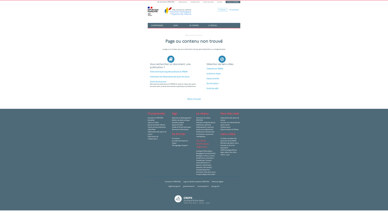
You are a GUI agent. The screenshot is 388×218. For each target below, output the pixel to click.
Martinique (207, 165)
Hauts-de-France (201, 163)
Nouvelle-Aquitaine (202, 170)
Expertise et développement (181, 118)
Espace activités (177, 125)
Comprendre (157, 25)
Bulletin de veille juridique (181, 120)
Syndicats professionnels (204, 129)
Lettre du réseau (153, 122)
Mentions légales (217, 181)
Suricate (219, 2)
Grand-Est (209, 158)
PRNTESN (199, 120)
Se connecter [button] (234, 10)
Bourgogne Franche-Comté (205, 153)
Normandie (207, 167)
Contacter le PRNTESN (173, 181)
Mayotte (199, 167)
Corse (212, 156)
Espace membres (233, 2)
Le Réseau (212, 25)
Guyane (208, 160)
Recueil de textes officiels (156, 125)
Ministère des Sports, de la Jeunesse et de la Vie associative (229, 145)
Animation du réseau (203, 118)
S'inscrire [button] (222, 10)
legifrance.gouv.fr (174, 186)
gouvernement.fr (189, 186)
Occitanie (199, 172)
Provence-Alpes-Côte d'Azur (205, 174)
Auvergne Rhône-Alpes (204, 151)
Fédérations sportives (203, 125)
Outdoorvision (195, 2)
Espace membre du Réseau (229, 129)
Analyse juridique (178, 122)
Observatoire (183, 2)
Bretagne (199, 156)
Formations (176, 138)
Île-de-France (200, 158)
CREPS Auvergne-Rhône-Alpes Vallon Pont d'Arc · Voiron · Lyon (228, 152)
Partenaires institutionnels (205, 132)
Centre (206, 156)
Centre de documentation (157, 127)
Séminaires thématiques (180, 129)
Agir (175, 25)
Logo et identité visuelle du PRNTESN (196, 181)
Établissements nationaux (205, 127)
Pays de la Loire (209, 172)
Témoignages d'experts (180, 145)
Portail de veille (208, 2)
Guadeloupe (200, 160)
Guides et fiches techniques (181, 127)
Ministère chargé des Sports (205, 122)
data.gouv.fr (215, 186)
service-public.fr (203, 186)
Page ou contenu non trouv (193, 35)
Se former (194, 25)
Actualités (151, 120)
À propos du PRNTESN (155, 118)
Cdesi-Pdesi (152, 129)
